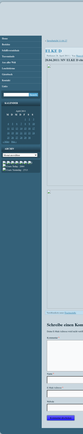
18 (8, 132)
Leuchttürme (8, 68)
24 (33, 132)
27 (17, 137)
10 (33, 123)
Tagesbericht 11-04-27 (57, 40)
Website (50, 401)
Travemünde (8, 56)
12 (12, 128)
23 (29, 132)
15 (25, 128)
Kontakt (6, 80)
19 (12, 132)
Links (5, 86)
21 (21, 132)
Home (5, 38)
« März (6, 141)
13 (17, 128)
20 (17, 132)
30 (29, 137)
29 (25, 137)
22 (25, 132)
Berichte (6, 44)
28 (21, 137)
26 (12, 137)
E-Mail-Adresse (55, 387)
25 (8, 137)
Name (50, 373)
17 (33, 128)
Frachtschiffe (70, 312)
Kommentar (53, 337)
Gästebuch (7, 74)
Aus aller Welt (9, 62)
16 (29, 128)
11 (8, 128)
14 (21, 128)
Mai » (14, 141)
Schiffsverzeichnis (10, 50)
